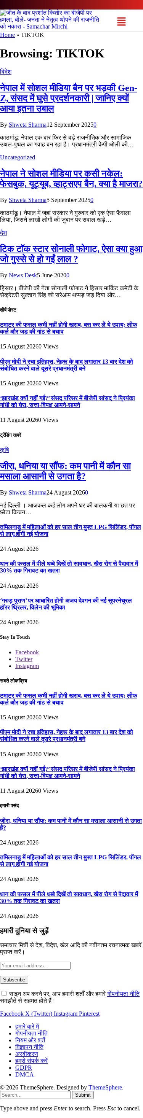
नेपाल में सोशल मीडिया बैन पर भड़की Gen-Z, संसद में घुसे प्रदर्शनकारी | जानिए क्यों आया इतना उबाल (68, 98)
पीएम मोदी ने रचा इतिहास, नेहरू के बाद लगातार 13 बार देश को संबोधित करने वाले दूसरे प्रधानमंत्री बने (66, 365)
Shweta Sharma (28, 124)
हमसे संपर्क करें (31, 1061)
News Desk (23, 275)
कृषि (4, 450)
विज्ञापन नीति (29, 1047)
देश (3, 232)
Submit (83, 1095)
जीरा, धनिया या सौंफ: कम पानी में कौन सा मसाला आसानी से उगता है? (65, 471)
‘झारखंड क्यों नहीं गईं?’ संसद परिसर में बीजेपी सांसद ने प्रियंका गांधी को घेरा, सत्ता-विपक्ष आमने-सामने (67, 401)
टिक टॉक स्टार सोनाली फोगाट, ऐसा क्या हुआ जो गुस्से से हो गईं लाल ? (71, 254)
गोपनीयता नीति (123, 994)
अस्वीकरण (26, 1054)
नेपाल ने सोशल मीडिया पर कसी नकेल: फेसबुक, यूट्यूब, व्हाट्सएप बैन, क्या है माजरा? (71, 179)
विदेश (5, 71)
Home (7, 35)
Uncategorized (17, 157)
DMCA (24, 1074)
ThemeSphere (105, 1087)
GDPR (23, 1067)
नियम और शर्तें (30, 1040)
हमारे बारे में (27, 1026)
